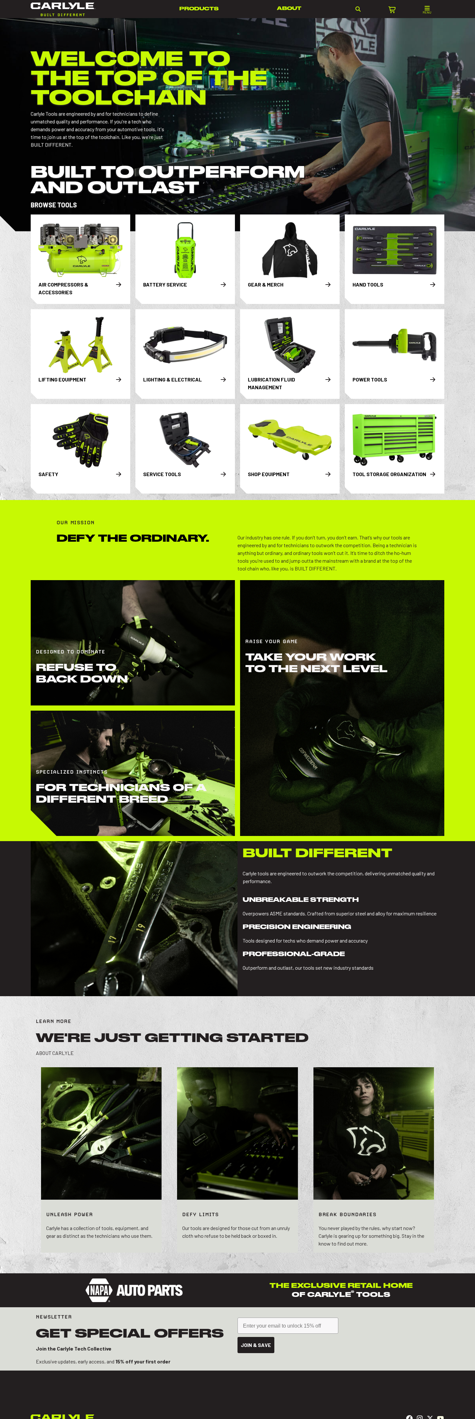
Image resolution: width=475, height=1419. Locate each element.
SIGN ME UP (318, 762)
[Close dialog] (391, 603)
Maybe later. (318, 778)
